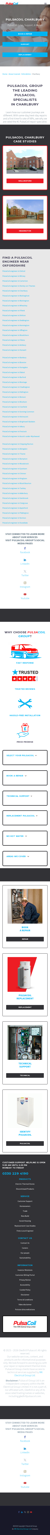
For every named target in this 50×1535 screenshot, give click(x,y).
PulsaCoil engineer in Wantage (14, 382)
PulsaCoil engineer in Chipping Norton (17, 444)
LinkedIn (25, 563)
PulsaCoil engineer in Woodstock (15, 463)
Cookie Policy (25, 1290)
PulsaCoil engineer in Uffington (14, 330)
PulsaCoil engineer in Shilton (14, 315)
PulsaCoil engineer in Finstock (14, 431)
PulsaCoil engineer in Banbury (14, 357)
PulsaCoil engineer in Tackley (14, 488)
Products (25, 1179)
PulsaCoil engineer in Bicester (14, 362)
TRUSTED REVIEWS (25, 689)
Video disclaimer (25, 1304)
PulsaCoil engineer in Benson (14, 397)
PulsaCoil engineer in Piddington (15, 513)
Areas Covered (14, 74)
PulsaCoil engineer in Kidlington (15, 392)
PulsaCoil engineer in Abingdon (14, 449)
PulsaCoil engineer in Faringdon (15, 367)
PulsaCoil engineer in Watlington (15, 301)
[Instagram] (28, 1512)
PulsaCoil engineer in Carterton (15, 281)
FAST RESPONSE (25, 663)
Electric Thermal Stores (25, 1184)
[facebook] (25, 548)
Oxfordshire (26, 74)
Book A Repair (25, 34)
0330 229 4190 (15, 1173)
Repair (25, 939)
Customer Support (25, 1201)
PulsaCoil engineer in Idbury (13, 426)
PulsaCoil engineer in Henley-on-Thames (18, 286)
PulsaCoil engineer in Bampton (14, 459)
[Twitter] (25, 1512)
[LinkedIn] (22, 1512)
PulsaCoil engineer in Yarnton (14, 518)
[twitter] (25, 571)
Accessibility (25, 1285)
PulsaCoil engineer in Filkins (13, 340)
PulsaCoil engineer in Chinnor (14, 473)
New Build (25, 1216)
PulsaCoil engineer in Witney (13, 276)
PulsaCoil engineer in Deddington (15, 320)
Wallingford (25, 181)
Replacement (25, 55)
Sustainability (25, 1258)
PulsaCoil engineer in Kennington (15, 325)
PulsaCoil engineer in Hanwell (14, 350)
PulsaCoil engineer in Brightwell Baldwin (18, 421)
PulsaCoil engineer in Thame (13, 454)
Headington (25, 231)
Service (25, 1196)
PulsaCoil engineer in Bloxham (14, 402)
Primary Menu (45, 3)
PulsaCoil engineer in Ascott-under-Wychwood (20, 436)
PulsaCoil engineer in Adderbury (15, 493)
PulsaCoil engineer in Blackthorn (15, 335)
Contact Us (25, 1238)
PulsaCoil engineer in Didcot (13, 372)
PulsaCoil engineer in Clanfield (14, 407)
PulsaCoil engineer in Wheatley (14, 305)
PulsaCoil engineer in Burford (14, 377)
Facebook (25, 552)
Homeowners (25, 1206)
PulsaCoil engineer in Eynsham (14, 468)
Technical (25, 1075)
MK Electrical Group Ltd (29, 1374)
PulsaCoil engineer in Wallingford (15, 296)
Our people (25, 1253)
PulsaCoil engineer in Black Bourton (16, 483)
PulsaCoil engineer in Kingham (14, 478)
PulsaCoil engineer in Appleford (15, 508)
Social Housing (25, 1221)
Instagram (25, 586)
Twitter (25, 575)
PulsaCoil (25, 1143)
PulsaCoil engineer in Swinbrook (15, 498)
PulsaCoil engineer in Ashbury (14, 345)
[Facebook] (19, 1512)
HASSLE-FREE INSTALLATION (25, 715)
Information (25, 1265)
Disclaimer (25, 1294)
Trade (25, 1211)
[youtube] (25, 594)
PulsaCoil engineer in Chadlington (16, 387)
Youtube (25, 598)
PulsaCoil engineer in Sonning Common (18, 411)
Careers (25, 1248)
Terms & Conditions (25, 1299)
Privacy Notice (25, 1280)
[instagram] (25, 583)
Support (25, 44)
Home (4, 74)
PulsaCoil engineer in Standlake (15, 523)
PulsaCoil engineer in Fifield (13, 310)
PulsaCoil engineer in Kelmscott (15, 416)
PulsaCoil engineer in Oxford (13, 271)
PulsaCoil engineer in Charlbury (14, 291)
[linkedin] (25, 559)
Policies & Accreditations (25, 1309)
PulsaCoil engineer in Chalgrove (15, 503)
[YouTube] (31, 1512)
